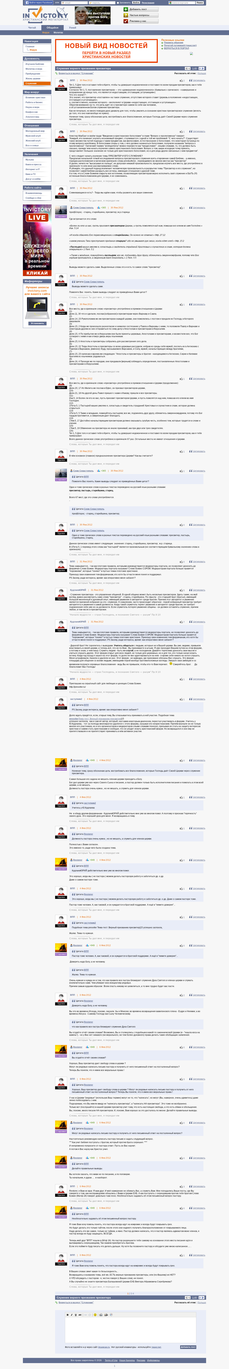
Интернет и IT (33, 169)
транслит (156, 1347)
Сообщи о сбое (33, 198)
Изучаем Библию (35, 64)
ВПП (86, 476)
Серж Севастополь (83, 207)
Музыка (30, 159)
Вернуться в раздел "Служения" (76, 73)
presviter (74, 719)
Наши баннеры (127, 1360)
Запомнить (125, 2)
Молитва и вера (34, 69)
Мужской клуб (33, 136)
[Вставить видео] (106, 1315)
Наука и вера (32, 107)
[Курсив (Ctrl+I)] (72, 1315)
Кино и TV (31, 174)
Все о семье (32, 145)
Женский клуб (33, 140)
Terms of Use (111, 1360)
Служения (31, 83)
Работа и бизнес (34, 102)
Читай (32, 27)
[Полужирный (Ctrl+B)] (68, 1315)
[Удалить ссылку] (90, 1315)
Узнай (72, 27)
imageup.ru (104, 1347)
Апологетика (32, 117)
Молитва (58, 32)
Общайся (52, 27)
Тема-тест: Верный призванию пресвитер (100, 719)
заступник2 (90, 803)
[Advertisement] (130, 746)
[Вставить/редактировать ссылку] (85, 1315)
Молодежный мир (35, 131)
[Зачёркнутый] (80, 1315)
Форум (45, 32)
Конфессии (32, 112)
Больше (202, 73)
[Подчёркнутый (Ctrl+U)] (76, 1315)
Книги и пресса (33, 164)
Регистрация (148, 3)
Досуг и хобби (33, 179)
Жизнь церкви (33, 78)
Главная (30, 46)
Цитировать (199, 80)
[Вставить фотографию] (101, 1315)
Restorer (77, 760)
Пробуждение (33, 74)
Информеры (153, 1360)
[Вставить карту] (111, 1315)
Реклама (141, 1360)
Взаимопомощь (34, 193)
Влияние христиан (35, 97)
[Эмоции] (95, 1315)
